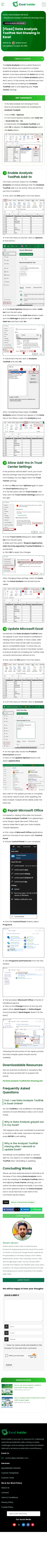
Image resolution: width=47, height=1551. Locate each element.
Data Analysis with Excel (18, 15)
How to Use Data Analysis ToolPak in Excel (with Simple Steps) (27, 1386)
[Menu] (2, 4)
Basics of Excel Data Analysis (22, 1202)
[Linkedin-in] (23, 1524)
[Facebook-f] (28, 1524)
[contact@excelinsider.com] (2, 1458)
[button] (44, 4)
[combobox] (23, 1513)
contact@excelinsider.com (16, 1458)
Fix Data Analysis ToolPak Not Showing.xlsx (23, 1081)
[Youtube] (14, 1524)
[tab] (23, 1216)
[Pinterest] (32, 1524)
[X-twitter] (19, 1524)
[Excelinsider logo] (24, 4)
